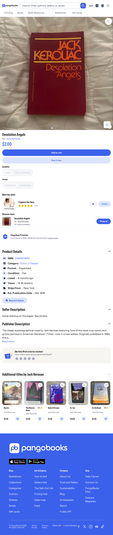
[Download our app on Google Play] (36, 461)
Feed (37, 505)
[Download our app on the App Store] (17, 461)
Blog (62, 493)
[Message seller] (93, 204)
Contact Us (91, 482)
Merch (63, 505)
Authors (13, 493)
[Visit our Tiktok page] (102, 526)
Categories (15, 488)
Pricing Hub (41, 493)
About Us (65, 476)
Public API (65, 511)
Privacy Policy (45, 526)
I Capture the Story (26, 202)
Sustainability (67, 488)
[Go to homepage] (10, 5)
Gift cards (14, 511)
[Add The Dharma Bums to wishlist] (40, 385)
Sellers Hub (40, 482)
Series (12, 505)
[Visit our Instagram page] (90, 526)
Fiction (23, 263)
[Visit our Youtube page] (96, 526)
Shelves (13, 499)
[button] (56, 252)
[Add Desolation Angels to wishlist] (108, 21)
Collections (15, 482)
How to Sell (40, 476)
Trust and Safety (69, 482)
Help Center (92, 476)
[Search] (83, 5)
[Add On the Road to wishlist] (106, 385)
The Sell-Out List (43, 488)
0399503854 (22, 258)
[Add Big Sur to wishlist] (18, 385)
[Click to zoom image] (56, 73)
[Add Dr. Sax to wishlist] (84, 385)
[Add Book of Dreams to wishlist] (62, 385)
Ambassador (67, 499)
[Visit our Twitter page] (84, 526)
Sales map (40, 499)
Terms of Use (34, 526)
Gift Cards (77, 12)
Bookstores (60, 12)
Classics (33, 263)
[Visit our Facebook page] (78, 526)
